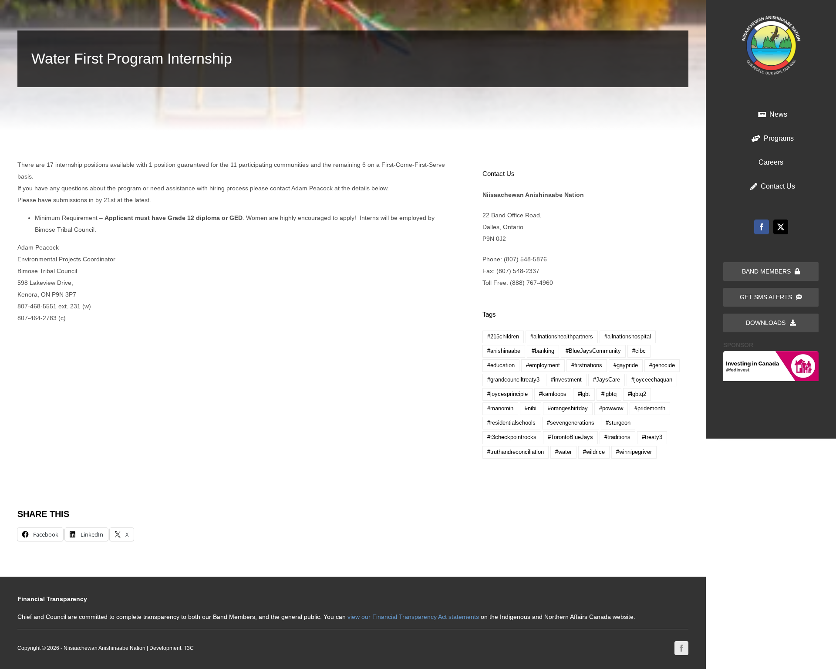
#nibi (530, 408)
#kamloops (552, 394)
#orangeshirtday (568, 408)
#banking (543, 351)
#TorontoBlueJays (570, 437)
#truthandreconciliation (515, 452)
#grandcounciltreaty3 (513, 380)
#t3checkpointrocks (511, 437)
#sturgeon (618, 423)
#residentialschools (511, 423)
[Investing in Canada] (771, 354)
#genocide (662, 365)
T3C (189, 648)
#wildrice (594, 452)
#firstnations (586, 365)
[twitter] (780, 227)
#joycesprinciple (507, 394)
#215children (503, 337)
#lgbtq (609, 394)
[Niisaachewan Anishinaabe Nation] (771, 18)
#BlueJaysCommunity (593, 351)
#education (501, 365)
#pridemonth (649, 408)
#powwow (611, 408)
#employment (543, 365)
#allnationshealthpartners (561, 337)
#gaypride (626, 365)
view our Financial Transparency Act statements (413, 616)
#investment (566, 380)
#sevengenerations (570, 423)
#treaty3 (652, 437)
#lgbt (584, 394)
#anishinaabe (503, 351)
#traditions (617, 437)
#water (563, 452)
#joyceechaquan (651, 380)
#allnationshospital (627, 337)
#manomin (500, 408)
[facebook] (761, 227)
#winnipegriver (634, 452)
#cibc (639, 351)
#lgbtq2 (637, 394)
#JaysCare (606, 380)
